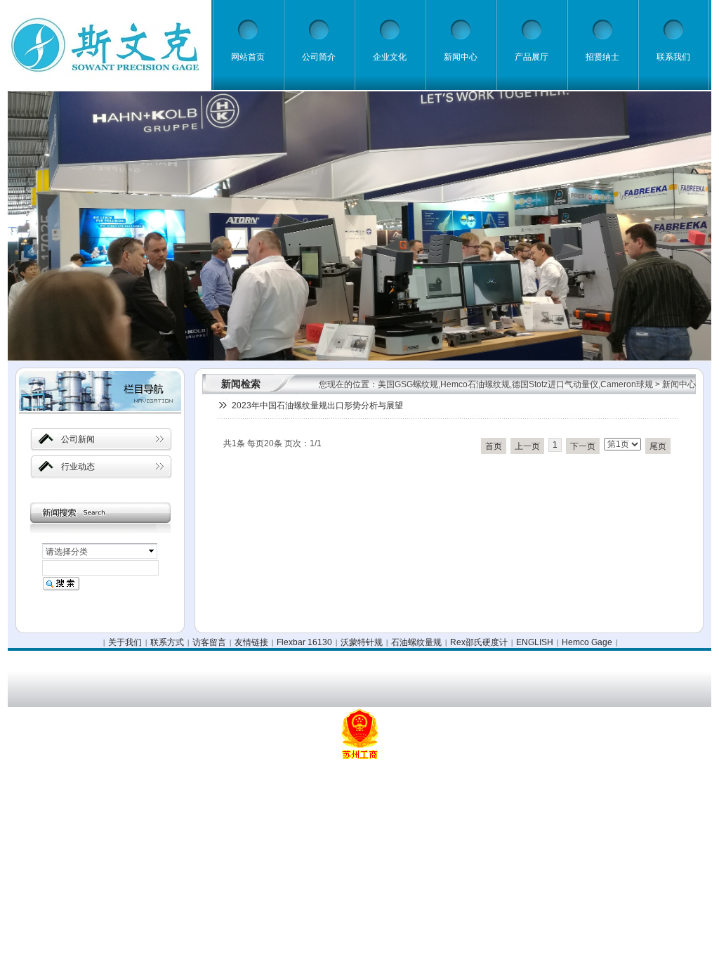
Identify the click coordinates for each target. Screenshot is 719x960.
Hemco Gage (587, 642)
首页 (493, 446)
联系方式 (167, 642)
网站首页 (248, 57)
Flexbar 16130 (304, 642)
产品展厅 (531, 57)
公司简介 (319, 57)
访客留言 (209, 642)
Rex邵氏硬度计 (479, 642)
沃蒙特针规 (362, 642)
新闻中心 (460, 57)
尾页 (657, 446)
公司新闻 (78, 439)
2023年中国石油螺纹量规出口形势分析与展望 (317, 405)
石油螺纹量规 (416, 642)
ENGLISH (534, 642)
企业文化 (390, 57)
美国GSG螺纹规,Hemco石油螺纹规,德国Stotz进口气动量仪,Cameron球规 (515, 384)
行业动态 (78, 467)
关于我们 (125, 642)
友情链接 (251, 642)
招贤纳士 (602, 57)
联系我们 (673, 57)
